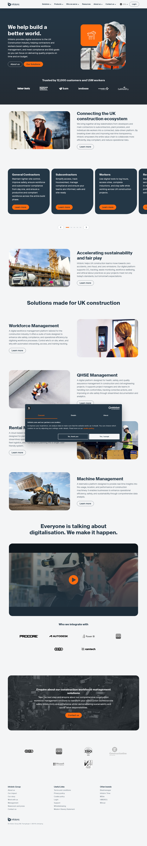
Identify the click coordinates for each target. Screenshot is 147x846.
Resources (86, 4)
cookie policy (88, 428)
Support (57, 803)
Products (57, 4)
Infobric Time (105, 793)
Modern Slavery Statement (64, 809)
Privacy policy (59, 793)
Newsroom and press (16, 806)
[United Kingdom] (14, 4)
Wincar (103, 803)
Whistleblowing (60, 806)
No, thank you (73, 437)
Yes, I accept (104, 437)
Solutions (45, 4)
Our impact (12, 793)
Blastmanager (105, 790)
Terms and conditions (62, 790)
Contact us (110, 4)
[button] (61, 227)
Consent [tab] (41, 415)
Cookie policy (59, 796)
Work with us (13, 800)
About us (97, 4)
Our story (11, 796)
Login (56, 800)
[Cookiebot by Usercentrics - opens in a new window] (110, 408)
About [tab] (105, 415)
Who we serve (71, 4)
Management (13, 803)
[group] (29, 191)
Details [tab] (73, 415)
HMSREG (103, 800)
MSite (102, 796)
